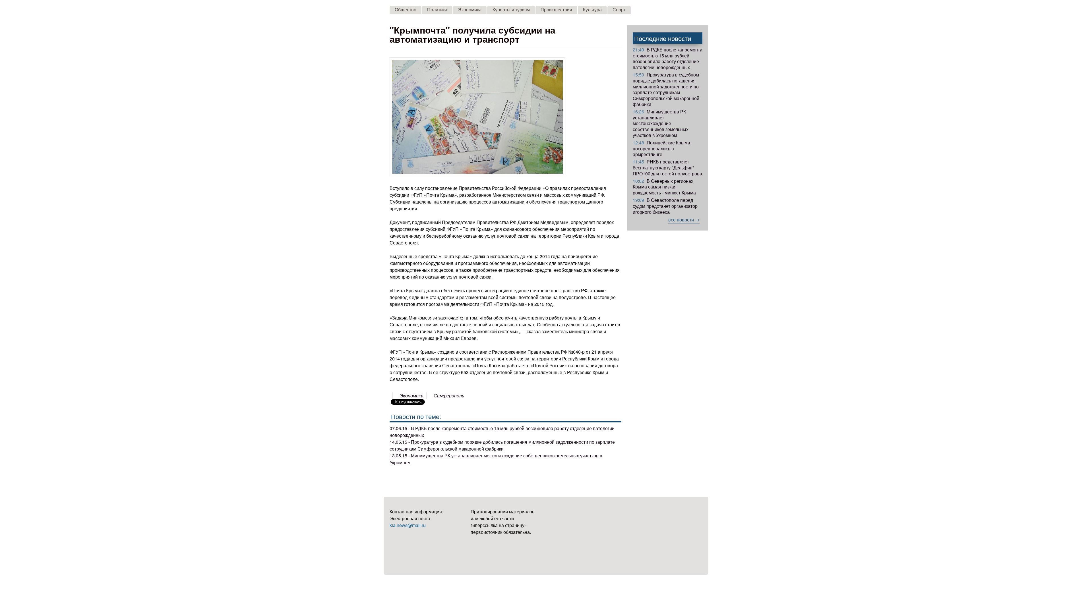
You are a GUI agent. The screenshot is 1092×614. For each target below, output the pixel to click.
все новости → (684, 219)
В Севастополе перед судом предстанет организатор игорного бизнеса (665, 206)
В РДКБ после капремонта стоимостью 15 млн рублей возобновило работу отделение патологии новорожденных (667, 58)
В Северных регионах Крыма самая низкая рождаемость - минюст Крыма (664, 187)
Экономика (469, 9)
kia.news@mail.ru (408, 525)
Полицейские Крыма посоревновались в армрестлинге (661, 148)
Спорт (619, 9)
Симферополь (449, 395)
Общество (405, 9)
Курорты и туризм (511, 9)
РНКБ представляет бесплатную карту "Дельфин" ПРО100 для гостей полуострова (667, 167)
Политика (437, 9)
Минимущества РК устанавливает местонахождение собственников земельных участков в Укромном (660, 123)
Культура (592, 9)
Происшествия (556, 9)
